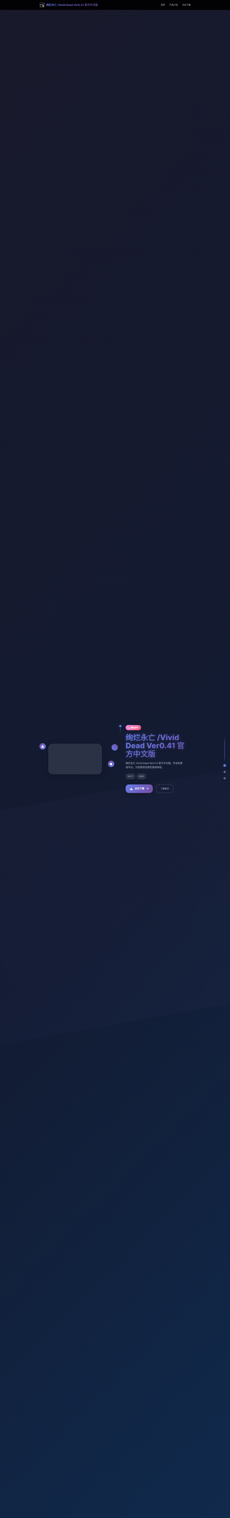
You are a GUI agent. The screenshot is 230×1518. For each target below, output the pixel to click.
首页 (163, 4)
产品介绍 (173, 4)
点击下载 (186, 4)
